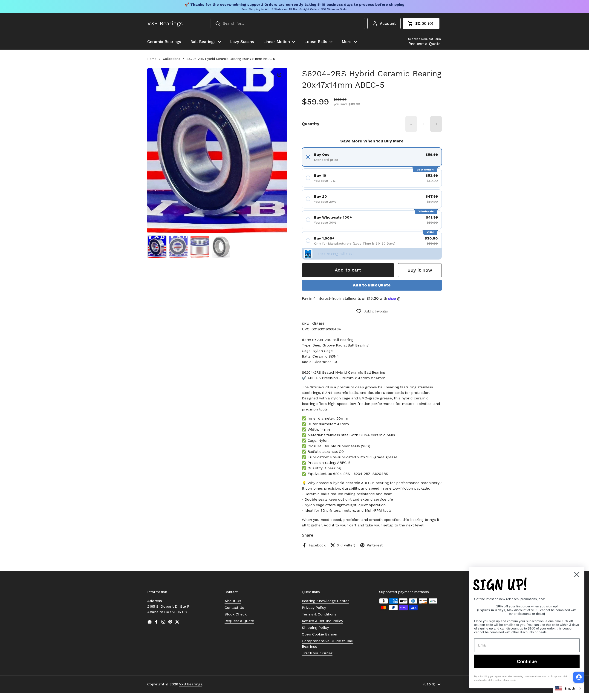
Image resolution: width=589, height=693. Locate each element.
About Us (233, 601)
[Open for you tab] (578, 677)
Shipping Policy (315, 627)
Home (151, 59)
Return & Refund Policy (322, 621)
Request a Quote (239, 621)
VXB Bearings (165, 23)
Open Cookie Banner (320, 634)
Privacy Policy (314, 607)
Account (388, 23)
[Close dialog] (577, 574)
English (569, 688)
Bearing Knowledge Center (325, 601)
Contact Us (234, 607)
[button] (421, 23)
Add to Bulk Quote (372, 285)
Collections (171, 59)
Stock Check (236, 614)
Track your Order (317, 653)
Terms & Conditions (319, 614)
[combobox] (288, 23)
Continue (527, 661)
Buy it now (419, 270)
